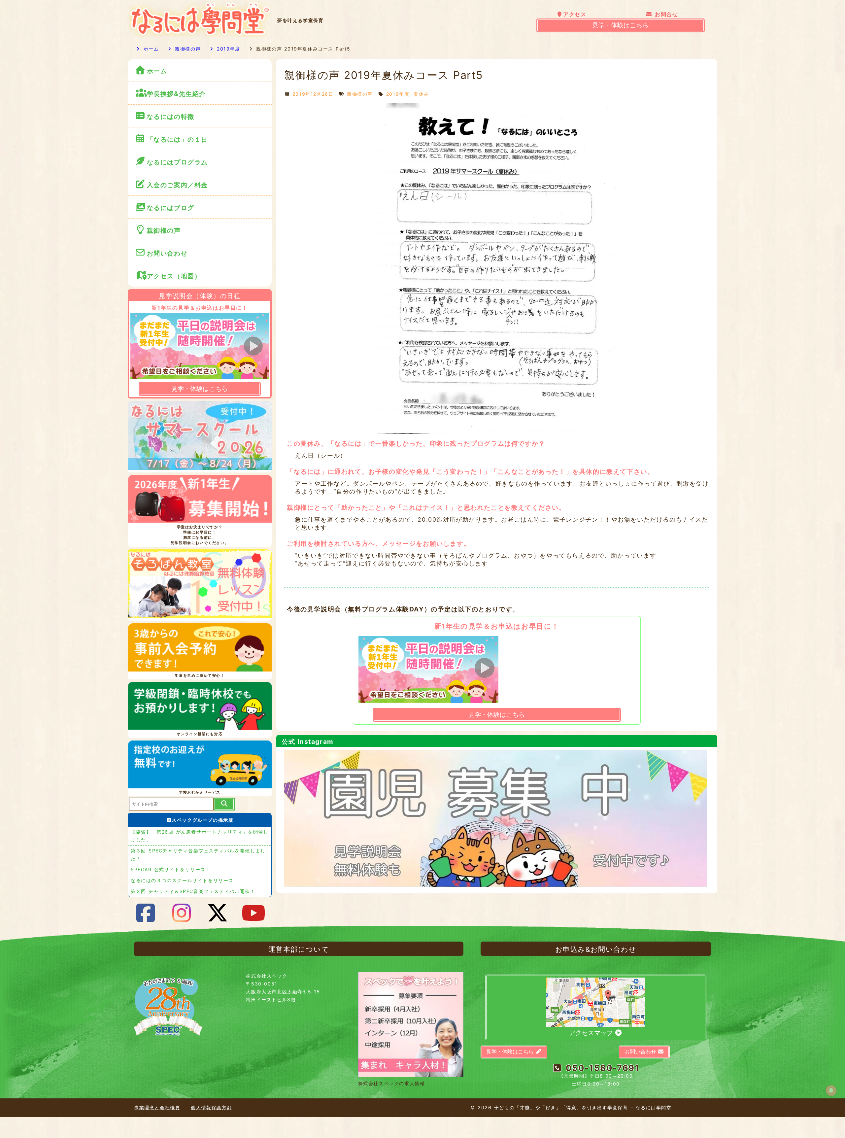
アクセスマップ (592, 1032)
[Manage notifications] (831, 1090)
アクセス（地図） (174, 276)
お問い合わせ (168, 253)
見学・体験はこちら (620, 25)
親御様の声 (187, 49)
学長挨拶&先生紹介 (176, 94)
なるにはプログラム (177, 162)
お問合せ (665, 14)
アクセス (574, 14)
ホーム (150, 49)
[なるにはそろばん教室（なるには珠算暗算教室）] (200, 585)
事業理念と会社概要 (157, 1107)
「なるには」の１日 (177, 139)
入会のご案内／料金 (177, 185)
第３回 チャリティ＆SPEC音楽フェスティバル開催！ (193, 891)
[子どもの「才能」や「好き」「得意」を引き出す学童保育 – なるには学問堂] (200, 35)
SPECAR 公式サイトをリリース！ (171, 869)
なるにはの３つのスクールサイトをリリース (182, 880)
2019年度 (227, 49)
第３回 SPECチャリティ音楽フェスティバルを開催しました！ (198, 854)
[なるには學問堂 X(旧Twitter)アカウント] (218, 913)
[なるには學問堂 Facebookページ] (146, 913)
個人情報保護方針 (211, 1107)
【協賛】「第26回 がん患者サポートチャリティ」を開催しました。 (199, 836)
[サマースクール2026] (200, 436)
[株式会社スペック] (168, 1039)
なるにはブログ (170, 208)
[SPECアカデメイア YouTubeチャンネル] (254, 913)
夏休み (421, 94)
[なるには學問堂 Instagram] (182, 913)
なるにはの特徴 (170, 117)
